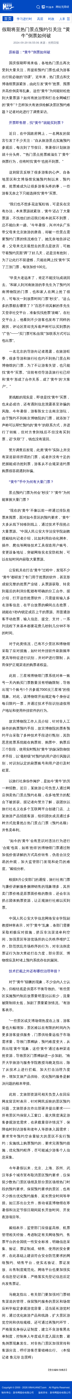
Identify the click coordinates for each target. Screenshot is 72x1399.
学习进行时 (24, 18)
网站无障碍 (62, 6)
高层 (40, 18)
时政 (51, 18)
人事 (62, 18)
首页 (8, 18)
